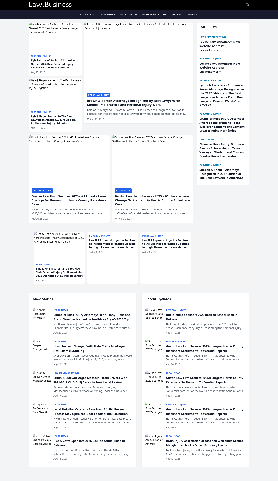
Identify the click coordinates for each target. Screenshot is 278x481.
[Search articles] (247, 4)
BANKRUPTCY (108, 14)
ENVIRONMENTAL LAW (154, 14)
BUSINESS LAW (88, 14)
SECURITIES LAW (128, 14)
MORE (191, 14)
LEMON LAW (177, 14)
